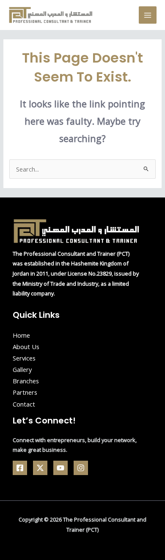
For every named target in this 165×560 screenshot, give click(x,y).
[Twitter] (40, 468)
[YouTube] (60, 468)
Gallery (22, 369)
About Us (26, 346)
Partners (25, 392)
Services (24, 358)
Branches (26, 381)
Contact (24, 404)
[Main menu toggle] (148, 15)
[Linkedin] (81, 468)
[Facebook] (20, 468)
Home (21, 335)
